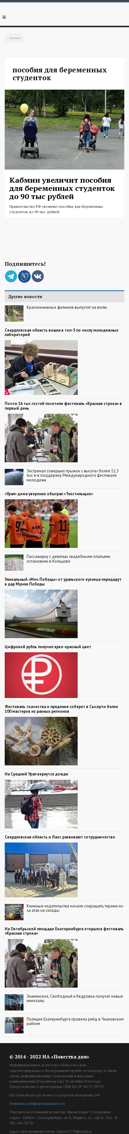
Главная (14, 37)
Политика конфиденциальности (37, 1103)
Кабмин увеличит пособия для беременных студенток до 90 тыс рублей (62, 188)
